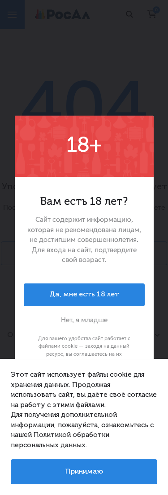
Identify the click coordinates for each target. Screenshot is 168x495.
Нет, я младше (84, 320)
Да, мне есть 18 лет (84, 294)
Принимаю (84, 471)
